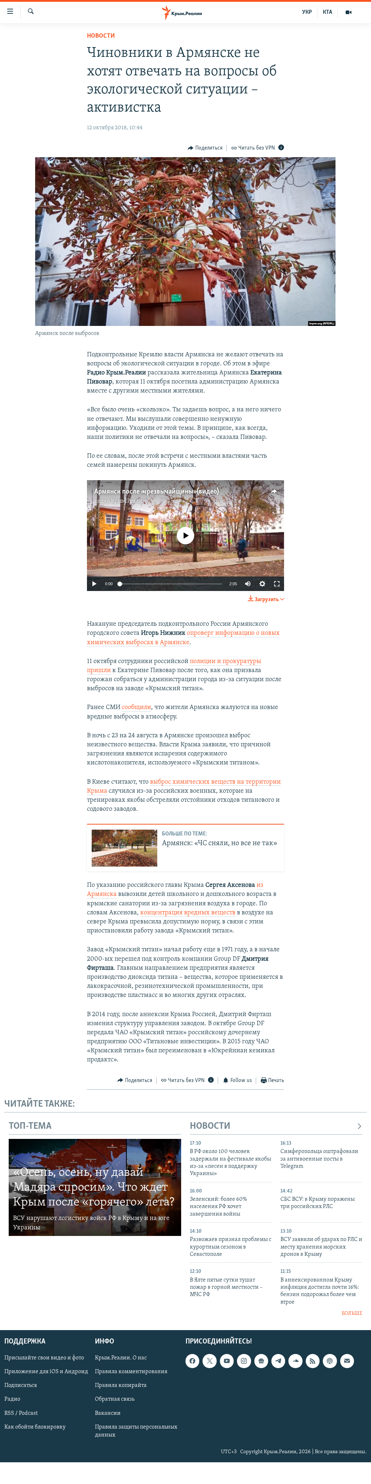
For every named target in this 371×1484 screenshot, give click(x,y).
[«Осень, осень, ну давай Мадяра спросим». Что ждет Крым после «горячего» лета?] (95, 1187)
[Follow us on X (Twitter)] (209, 1361)
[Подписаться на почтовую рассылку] (347, 1361)
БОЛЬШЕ (352, 1313)
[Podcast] (330, 1361)
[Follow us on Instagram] (244, 1361)
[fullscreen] (277, 584)
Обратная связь (114, 1399)
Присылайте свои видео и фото (44, 1358)
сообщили (136, 707)
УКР (307, 12)
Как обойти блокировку (35, 1427)
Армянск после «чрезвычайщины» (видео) (156, 491)
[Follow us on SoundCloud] (295, 1361)
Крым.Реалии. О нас (121, 1358)
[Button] (205, 148)
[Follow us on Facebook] (192, 1361)
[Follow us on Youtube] (227, 1361)
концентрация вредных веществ (187, 913)
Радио (12, 1399)
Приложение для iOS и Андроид (46, 1372)
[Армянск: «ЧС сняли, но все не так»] (124, 848)
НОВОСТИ (210, 1126)
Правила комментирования (131, 1372)
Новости (101, 36)
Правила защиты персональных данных (136, 1431)
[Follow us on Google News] (261, 1361)
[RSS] (313, 1361)
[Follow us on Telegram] (278, 1361)
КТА (327, 12)
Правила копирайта (121, 1385)
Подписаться (20, 1385)
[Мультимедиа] (348, 12)
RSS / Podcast (21, 1413)
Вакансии (108, 1413)
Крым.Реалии (128, 501)
